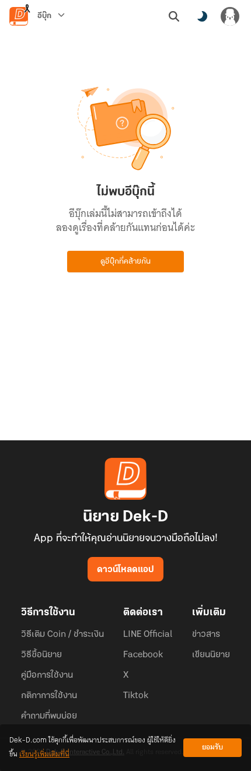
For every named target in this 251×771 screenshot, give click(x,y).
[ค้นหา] (174, 16)
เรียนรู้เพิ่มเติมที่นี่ (44, 754)
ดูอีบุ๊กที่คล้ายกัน (125, 261)
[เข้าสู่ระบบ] (230, 16)
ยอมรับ (212, 747)
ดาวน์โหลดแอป (125, 569)
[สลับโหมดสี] (202, 16)
